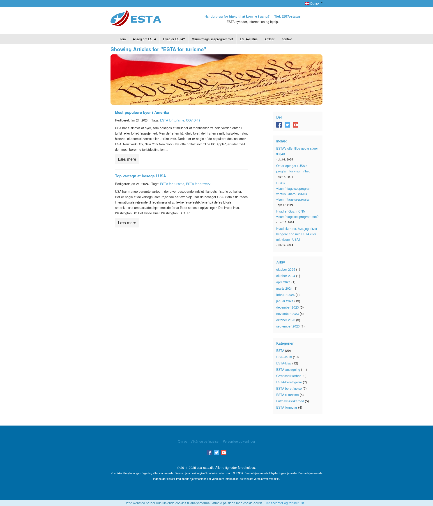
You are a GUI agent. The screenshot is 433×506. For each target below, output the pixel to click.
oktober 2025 (285, 269)
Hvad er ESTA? (174, 39)
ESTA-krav (283, 363)
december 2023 (287, 307)
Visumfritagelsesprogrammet (212, 39)
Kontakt (286, 39)
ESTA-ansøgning (288, 369)
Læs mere (127, 159)
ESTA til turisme (287, 394)
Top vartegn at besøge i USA (140, 176)
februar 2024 (285, 294)
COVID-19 (193, 120)
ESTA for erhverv (198, 183)
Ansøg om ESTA (144, 39)
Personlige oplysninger (239, 441)
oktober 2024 (285, 275)
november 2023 (287, 313)
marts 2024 (284, 288)
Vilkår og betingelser (205, 441)
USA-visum (284, 357)
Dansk (314, 3)
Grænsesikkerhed (289, 375)
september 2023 (288, 326)
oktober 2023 (285, 320)
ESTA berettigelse (289, 388)
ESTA (280, 350)
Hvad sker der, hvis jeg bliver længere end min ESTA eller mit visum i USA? (296, 234)
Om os (182, 441)
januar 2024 (284, 301)
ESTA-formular (286, 407)
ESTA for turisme (172, 120)
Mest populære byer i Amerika (142, 112)
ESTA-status (249, 39)
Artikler (269, 39)
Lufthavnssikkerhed (290, 401)
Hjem (122, 39)
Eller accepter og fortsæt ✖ (284, 503)
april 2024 (283, 282)
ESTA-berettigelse (289, 382)
